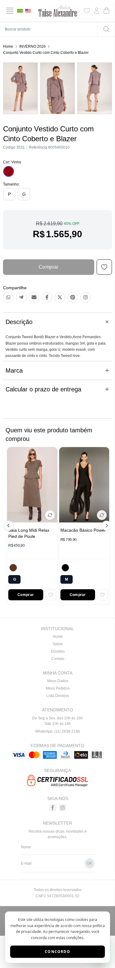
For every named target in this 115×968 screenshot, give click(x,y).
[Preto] (65, 568)
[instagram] (62, 807)
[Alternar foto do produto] (50, 515)
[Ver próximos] (105, 525)
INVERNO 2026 (32, 46)
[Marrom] (13, 568)
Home (8, 46)
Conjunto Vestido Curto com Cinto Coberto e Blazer (46, 52)
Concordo (57, 951)
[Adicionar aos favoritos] (50, 594)
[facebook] (52, 807)
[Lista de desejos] (86, 10)
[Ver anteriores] (9, 525)
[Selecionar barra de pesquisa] (106, 29)
